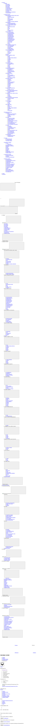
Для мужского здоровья (10, 165)
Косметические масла (11, 135)
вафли (7, 399)
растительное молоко (11, 75)
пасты (9, 94)
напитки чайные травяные (12, 107)
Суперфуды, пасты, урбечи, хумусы (12, 93)
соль (7, 308)
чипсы (7, 350)
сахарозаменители (11, 89)
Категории (2, 662)
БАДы (7, 143)
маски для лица (10, 119)
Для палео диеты (9, 10)
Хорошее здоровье (7, 158)
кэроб (7, 471)
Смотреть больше (5, 240)
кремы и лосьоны (11, 128)
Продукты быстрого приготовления (12, 97)
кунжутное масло (9, 301)
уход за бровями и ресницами (13, 124)
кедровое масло (10, 34)
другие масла (10, 41)
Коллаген (7, 148)
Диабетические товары (10, 162)
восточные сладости (11, 81)
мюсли (9, 66)
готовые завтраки (11, 63)
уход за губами (10, 121)
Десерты (7, 54)
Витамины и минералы (10, 145)
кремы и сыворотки (9, 515)
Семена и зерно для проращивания (11, 90)
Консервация (8, 22)
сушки (9, 103)
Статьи (3, 701)
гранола (9, 64)
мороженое (10, 69)
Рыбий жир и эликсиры (10, 151)
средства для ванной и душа (12, 130)
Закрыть (2, 718)
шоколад (7, 405)
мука (9, 51)
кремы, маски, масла (11, 114)
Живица (7, 146)
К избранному (6, 718)
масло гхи (7, 303)
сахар (9, 88)
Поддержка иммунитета (10, 170)
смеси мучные (8, 333)
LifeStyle (5, 3)
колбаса (9, 20)
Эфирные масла (10, 136)
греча (9, 25)
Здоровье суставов (9, 167)
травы (7, 437)
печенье (9, 85)
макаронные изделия (11, 26)
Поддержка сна (8, 171)
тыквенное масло (11, 40)
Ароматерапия (8, 134)
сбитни (9, 76)
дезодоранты (10, 126)
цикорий (9, 108)
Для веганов (8, 7)
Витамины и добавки (7, 142)
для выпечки (10, 50)
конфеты (9, 83)
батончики (9, 80)
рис (8, 29)
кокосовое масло (10, 35)
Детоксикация (8, 161)
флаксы (9, 61)
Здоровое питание (7, 14)
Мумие (7, 150)
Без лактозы (8, 5)
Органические (8, 12)
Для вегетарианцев (9, 8)
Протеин (7, 156)
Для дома (3, 694)
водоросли (9, 96)
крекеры (9, 59)
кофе (9, 105)
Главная (3, 657)
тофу (7, 260)
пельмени (9, 72)
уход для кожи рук (9, 535)
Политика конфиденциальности (7, 700)
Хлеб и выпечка (8, 100)
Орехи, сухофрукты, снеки (10, 55)
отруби (9, 53)
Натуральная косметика (8, 112)
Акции (3, 173)
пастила (9, 84)
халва (9, 86)
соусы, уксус (10, 42)
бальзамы (7, 529)
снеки (9, 60)
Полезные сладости (9, 78)
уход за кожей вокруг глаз (12, 122)
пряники (9, 79)
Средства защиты (9, 139)
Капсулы (7, 578)
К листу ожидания (7, 721)
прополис (9, 47)
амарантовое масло (11, 33)
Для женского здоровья (10, 164)
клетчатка (9, 52)
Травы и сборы (8, 152)
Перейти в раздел (7, 233)
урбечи (9, 95)
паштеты (9, 16)
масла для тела (10, 133)
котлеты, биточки (11, 70)
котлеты (9, 99)
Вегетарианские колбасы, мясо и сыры (12, 15)
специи (9, 43)
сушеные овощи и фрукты (12, 57)
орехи (9, 56)
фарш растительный (11, 71)
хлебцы (9, 101)
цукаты (9, 58)
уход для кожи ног (11, 131)
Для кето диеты (8, 9)
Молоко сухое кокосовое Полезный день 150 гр (10, 686)
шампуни (9, 116)
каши (9, 65)
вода (8, 74)
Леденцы (7, 149)
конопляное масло (11, 36)
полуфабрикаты (8, 372)
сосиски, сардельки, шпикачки (13, 21)
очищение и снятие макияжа (12, 120)
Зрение (7, 168)
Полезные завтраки (9, 62)
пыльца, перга (10, 48)
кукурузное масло (11, 32)
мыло (9, 129)
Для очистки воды (9, 138)
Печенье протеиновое (9, 155)
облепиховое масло (11, 38)
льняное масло (10, 37)
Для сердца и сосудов (9, 166)
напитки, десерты (11, 98)
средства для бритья (11, 132)
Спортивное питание (7, 154)
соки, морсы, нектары (11, 77)
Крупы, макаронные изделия (10, 24)
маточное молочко (11, 45)
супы (7, 449)
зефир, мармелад (10, 82)
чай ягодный (10, 110)
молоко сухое (8, 472)
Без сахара (7, 6)
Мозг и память (8, 169)
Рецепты (3, 702)
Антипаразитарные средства (10, 160)
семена (9, 92)
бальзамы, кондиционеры (12, 113)
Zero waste (7, 4)
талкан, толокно (8, 286)
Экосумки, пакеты (9, 140)
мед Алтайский (10, 46)
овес (8, 27)
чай (8, 109)
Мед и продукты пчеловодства (11, 44)
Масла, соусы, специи (9, 31)
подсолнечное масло (11, 39)
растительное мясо (11, 17)
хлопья (9, 67)
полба (9, 28)
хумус (7, 434)
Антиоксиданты (8, 159)
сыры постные (10, 18)
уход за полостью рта (11, 123)
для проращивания (11, 91)
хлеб (8, 102)
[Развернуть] (13, 219)
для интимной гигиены (12, 127)
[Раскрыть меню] (0, 198)
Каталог (3, 2)
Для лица (7, 117)
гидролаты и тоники (11, 118)
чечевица (7, 287)
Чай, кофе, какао (8, 104)
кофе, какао (8, 470)
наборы (9, 115)
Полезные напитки (9, 73)
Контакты (3, 174)
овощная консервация (11, 23)
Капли (7, 147)
